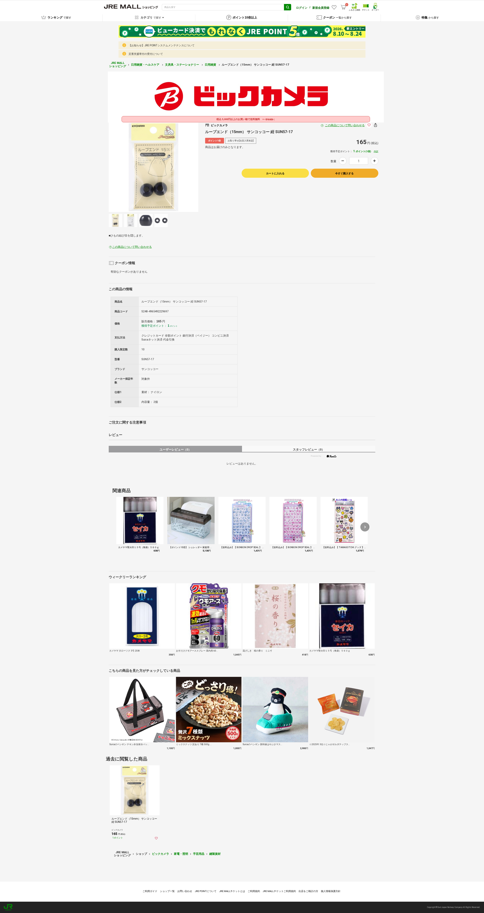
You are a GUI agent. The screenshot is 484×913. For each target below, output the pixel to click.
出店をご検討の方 (308, 891)
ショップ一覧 (167, 891)
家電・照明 (181, 854)
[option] (153, 167)
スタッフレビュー (308, 449)
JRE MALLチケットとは (232, 891)
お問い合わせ (184, 891)
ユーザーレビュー (175, 449)
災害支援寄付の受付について (146, 53)
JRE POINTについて (205, 891)
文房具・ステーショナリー (182, 64)
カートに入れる (275, 173)
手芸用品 (198, 854)
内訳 (376, 151)
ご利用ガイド (150, 891)
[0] (343, 7)
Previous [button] (137, 167)
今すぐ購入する (344, 173)
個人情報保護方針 (331, 891)
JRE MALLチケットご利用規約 (279, 891)
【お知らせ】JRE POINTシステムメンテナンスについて (162, 45)
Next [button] (169, 167)
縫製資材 (215, 854)
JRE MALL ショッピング (117, 64)
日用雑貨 (211, 64)
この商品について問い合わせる (345, 125)
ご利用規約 (254, 891)
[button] (365, 527)
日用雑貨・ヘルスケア (145, 64)
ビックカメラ (160, 854)
